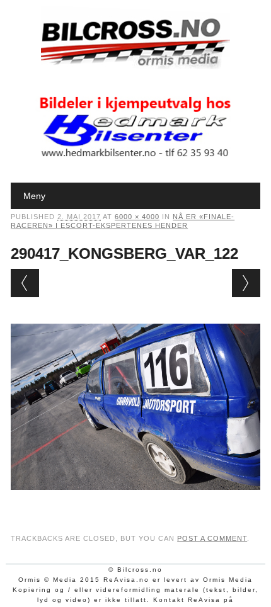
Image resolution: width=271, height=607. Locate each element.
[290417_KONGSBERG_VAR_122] (135, 502)
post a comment (212, 538)
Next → (246, 283)
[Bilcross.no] (135, 66)
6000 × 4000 (137, 216)
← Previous (25, 283)
